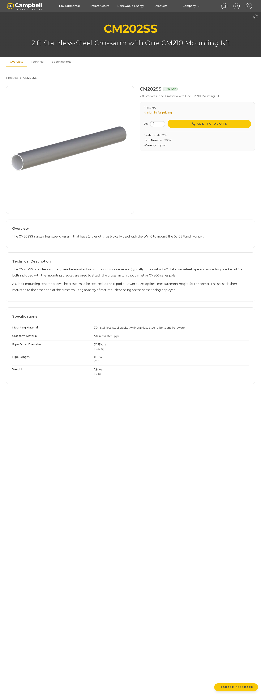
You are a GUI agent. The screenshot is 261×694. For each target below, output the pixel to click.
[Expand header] (255, 17)
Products (12, 77)
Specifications (61, 61)
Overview (16, 61)
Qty (146, 123)
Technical (37, 61)
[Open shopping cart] (224, 6)
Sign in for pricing (159, 112)
